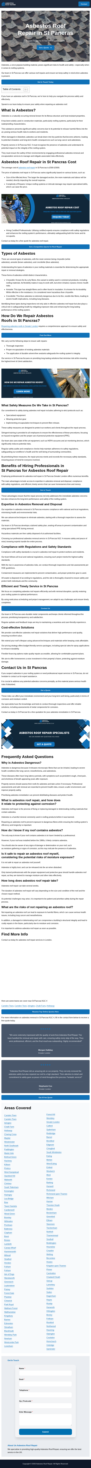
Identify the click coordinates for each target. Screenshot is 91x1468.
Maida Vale (9, 1153)
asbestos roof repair (26, 168)
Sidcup (49, 1281)
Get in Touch (45, 490)
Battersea (8, 1229)
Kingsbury (8, 1316)
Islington (31, 1006)
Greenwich (8, 1282)
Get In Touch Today (45, 82)
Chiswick (8, 1301)
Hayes (49, 1300)
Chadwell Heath (53, 1277)
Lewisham (8, 1346)
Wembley (50, 1118)
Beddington (51, 1243)
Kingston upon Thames (56, 1266)
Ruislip (49, 1304)
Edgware (50, 1145)
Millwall (7, 1255)
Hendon (7, 1263)
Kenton (49, 1179)
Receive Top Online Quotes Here (45, 1012)
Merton (49, 1160)
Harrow (49, 1201)
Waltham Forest (10, 1308)
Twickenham (51, 1228)
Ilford (48, 1175)
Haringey (8, 1195)
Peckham (8, 1225)
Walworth (8, 1180)
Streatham (8, 1327)
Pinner (49, 1270)
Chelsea (7, 1183)
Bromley (7, 1218)
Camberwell (9, 1210)
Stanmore (50, 1224)
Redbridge (50, 1133)
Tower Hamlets (10, 1206)
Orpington (50, 1334)
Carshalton (51, 1273)
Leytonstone (9, 1286)
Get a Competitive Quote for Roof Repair (45, 247)
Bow (6, 1202)
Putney (7, 1289)
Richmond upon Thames (56, 1194)
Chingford (50, 1149)
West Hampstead (11, 1172)
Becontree (50, 1258)
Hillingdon (50, 1311)
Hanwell (49, 1186)
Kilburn (7, 1165)
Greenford (50, 1217)
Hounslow (50, 1247)
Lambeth (8, 1244)
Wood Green (9, 1214)
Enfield (49, 1167)
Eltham (49, 1220)
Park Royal (9, 1304)
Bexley (49, 1315)
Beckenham (51, 1213)
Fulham (7, 1267)
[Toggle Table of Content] (24, 90)
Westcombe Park (11, 1342)
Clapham (8, 1233)
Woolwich (50, 1171)
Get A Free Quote (45, 1097)
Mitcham (50, 1198)
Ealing (49, 1156)
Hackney (8, 1161)
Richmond (50, 1190)
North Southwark (11, 1146)
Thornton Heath (53, 1205)
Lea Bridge (9, 1199)
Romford (50, 1322)
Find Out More (45, 335)
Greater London (53, 1122)
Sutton (49, 1292)
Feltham (49, 1319)
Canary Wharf (10, 1248)
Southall (49, 1239)
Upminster (50, 1349)
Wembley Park (10, 1335)
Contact (84, 4)
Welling (49, 1254)
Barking (49, 1183)
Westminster (9, 1142)
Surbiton (50, 1288)
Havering (50, 1330)
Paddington (9, 1149)
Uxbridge (50, 1345)
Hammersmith (10, 1252)
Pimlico (7, 1168)
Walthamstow (10, 1312)
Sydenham (51, 1130)
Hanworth (50, 1307)
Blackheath (9, 1331)
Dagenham (51, 1296)
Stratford (7, 1259)
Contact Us (45, 608)
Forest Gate (9, 1293)
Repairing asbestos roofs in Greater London (19, 326)
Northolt (49, 1232)
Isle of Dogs (9, 1274)
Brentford (50, 1141)
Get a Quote (44, 48)
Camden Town (7, 1006)
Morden (49, 1209)
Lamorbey (50, 1285)
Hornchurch (51, 1341)
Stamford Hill (9, 1176)
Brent (6, 1236)
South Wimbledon (53, 1152)
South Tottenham (11, 1187)
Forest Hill (50, 1114)
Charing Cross (10, 1134)
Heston (49, 1262)
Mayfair (7, 1138)
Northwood (51, 1326)
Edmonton (8, 1323)
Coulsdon (50, 1338)
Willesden (8, 1221)
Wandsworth (9, 1278)
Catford (49, 1126)
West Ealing (51, 1164)
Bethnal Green (10, 1157)
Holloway (51, 1006)
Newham (8, 1339)
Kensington (9, 1191)
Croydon (50, 1251)
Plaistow (7, 1297)
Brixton (7, 1240)
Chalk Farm (41, 1006)
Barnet (49, 1137)
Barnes (7, 1320)
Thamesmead (52, 1235)
